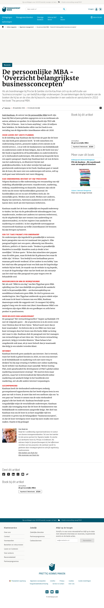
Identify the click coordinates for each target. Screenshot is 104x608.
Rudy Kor (7, 108)
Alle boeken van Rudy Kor (27, 453)
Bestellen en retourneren (13, 545)
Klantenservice (10, 528)
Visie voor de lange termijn (81, 193)
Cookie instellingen (84, 581)
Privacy (62, 581)
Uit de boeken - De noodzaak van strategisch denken (85, 163)
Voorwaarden (9, 541)
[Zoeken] (64, 9)
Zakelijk (33, 528)
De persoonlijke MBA (37, 115)
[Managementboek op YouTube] (52, 591)
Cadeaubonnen (36, 541)
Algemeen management (27, 27)
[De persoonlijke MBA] (78, 128)
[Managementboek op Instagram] (56, 591)
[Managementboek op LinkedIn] (47, 591)
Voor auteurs (9, 553)
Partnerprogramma (11, 561)
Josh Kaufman (8, 115)
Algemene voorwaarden (38, 581)
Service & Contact (58, 584)
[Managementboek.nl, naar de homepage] (11, 11)
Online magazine (12, 27)
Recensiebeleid (9, 557)
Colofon (52, 581)
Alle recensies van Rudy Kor (28, 455)
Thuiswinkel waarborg (18, 581)
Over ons (7, 532)
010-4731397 (97, 17)
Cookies (71, 581)
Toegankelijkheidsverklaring (39, 584)
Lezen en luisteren (11, 549)
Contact (7, 536)
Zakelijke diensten (37, 532)
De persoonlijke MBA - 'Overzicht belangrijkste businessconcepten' (56, 27)
